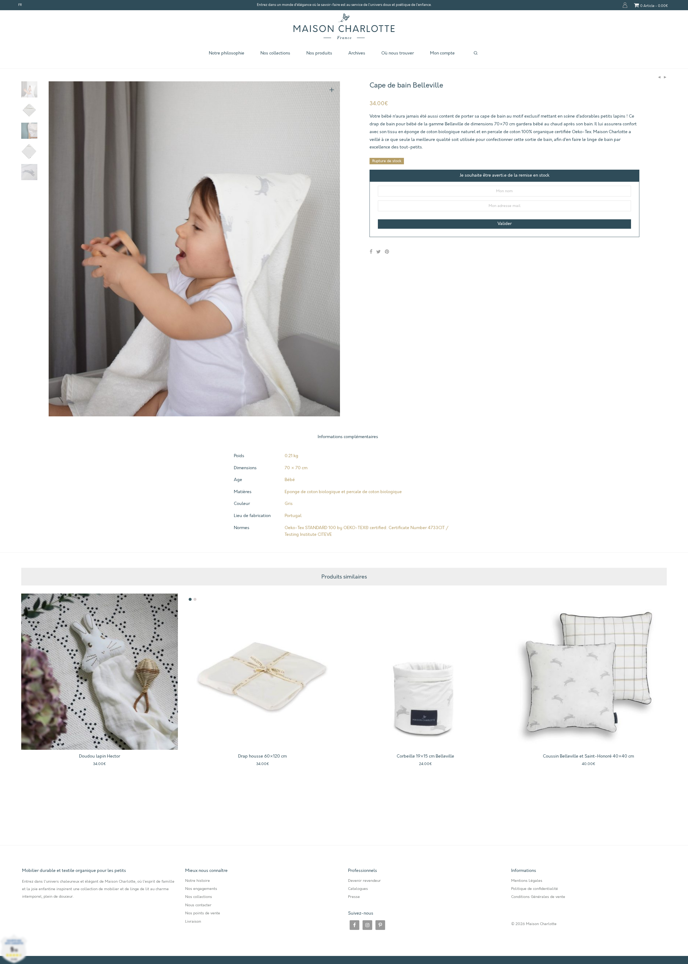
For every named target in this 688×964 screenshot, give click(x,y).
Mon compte (625, 5)
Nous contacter (198, 905)
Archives (356, 53)
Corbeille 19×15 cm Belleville (425, 756)
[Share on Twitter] (378, 252)
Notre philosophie (226, 53)
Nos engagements (201, 889)
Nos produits (319, 53)
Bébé (290, 479)
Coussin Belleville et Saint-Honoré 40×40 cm (588, 756)
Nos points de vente (202, 913)
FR (20, 5)
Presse (354, 897)
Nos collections (275, 53)
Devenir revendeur (364, 881)
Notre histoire (197, 881)
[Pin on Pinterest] (387, 252)
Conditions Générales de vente (538, 897)
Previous (56, 249)
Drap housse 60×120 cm (262, 756)
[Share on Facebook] (371, 252)
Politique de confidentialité (534, 889)
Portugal (293, 515)
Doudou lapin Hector (99, 756)
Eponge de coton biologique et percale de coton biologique (343, 491)
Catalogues (358, 889)
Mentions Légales (526, 881)
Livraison (193, 921)
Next (332, 249)
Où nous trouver (397, 53)
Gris (289, 503)
